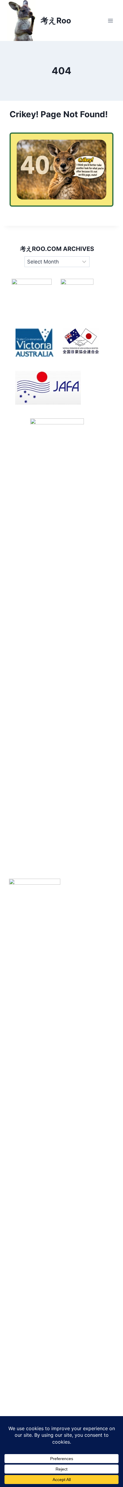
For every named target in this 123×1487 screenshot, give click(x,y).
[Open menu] (110, 20)
